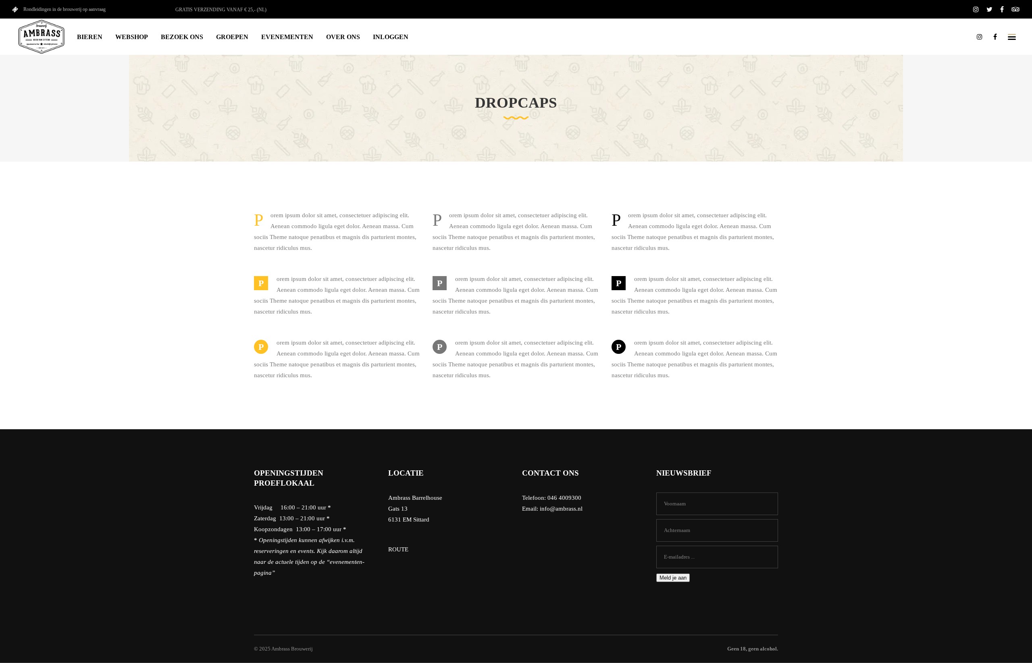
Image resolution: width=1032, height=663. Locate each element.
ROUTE (398, 549)
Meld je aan (673, 578)
